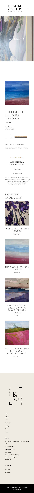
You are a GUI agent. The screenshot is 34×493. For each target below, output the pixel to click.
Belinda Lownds (19, 144)
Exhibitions (7, 423)
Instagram (7, 472)
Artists (6, 420)
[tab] (17, 158)
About (6, 429)
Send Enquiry (20, 136)
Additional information (17, 163)
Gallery (6, 417)
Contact (7, 432)
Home (6, 414)
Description (17, 158)
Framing (7, 426)
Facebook (7, 469)
